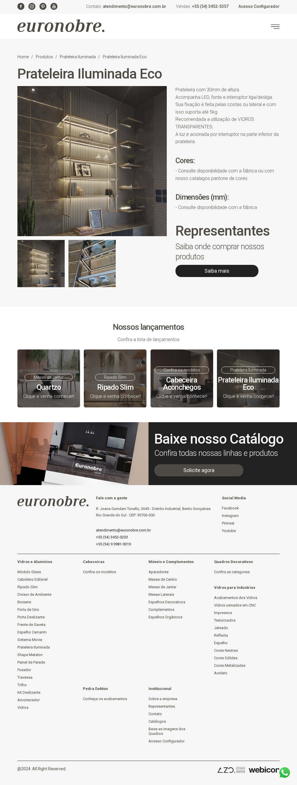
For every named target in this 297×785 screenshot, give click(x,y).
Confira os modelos (99, 572)
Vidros (22, 707)
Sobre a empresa (162, 699)
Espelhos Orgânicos (165, 617)
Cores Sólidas (226, 658)
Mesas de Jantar (162, 587)
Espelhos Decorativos (166, 602)
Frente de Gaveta (31, 624)
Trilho (22, 685)
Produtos (45, 56)
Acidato (220, 673)
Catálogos (157, 721)
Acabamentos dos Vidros (235, 597)
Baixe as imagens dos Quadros (166, 731)
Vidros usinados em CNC (235, 605)
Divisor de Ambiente (34, 594)
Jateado (221, 628)
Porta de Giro (28, 609)
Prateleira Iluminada (78, 56)
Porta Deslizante (31, 617)
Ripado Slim (27, 587)
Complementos (161, 609)
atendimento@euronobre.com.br (134, 6)
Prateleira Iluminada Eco (125, 56)
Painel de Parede (31, 662)
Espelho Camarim (32, 632)
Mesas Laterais (161, 594)
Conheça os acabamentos (105, 699)
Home (23, 56)
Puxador (24, 670)
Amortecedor (28, 700)
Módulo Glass (29, 572)
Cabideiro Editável (32, 579)
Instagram (230, 515)
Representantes (161, 706)
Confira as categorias (232, 572)
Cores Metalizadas (229, 665)
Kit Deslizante (28, 692)
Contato (155, 714)
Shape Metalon (30, 655)
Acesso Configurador (259, 6)
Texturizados (225, 620)
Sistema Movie (29, 640)
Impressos (223, 613)
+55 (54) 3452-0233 (112, 537)
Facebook (230, 508)
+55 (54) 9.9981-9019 (113, 544)
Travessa (24, 677)
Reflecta (221, 635)
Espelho (221, 643)
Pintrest (228, 523)
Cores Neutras (226, 650)
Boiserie (24, 602)
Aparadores (158, 572)
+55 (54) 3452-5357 (210, 6)
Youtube (229, 531)
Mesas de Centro (162, 579)
